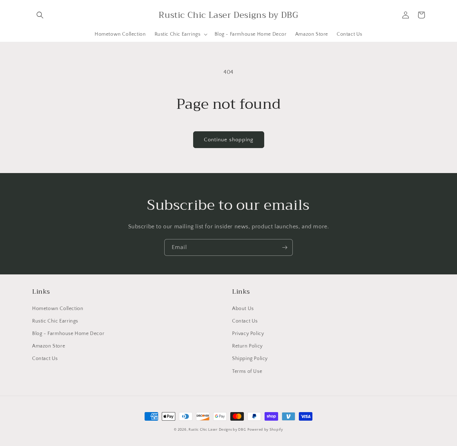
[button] (40, 15)
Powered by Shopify (265, 430)
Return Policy (247, 346)
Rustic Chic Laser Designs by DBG (217, 430)
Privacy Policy (248, 333)
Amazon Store (48, 346)
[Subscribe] (284, 247)
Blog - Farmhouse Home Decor (68, 333)
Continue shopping (228, 140)
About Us (243, 308)
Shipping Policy (250, 358)
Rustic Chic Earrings (55, 321)
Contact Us (45, 358)
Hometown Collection (57, 308)
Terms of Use (247, 371)
